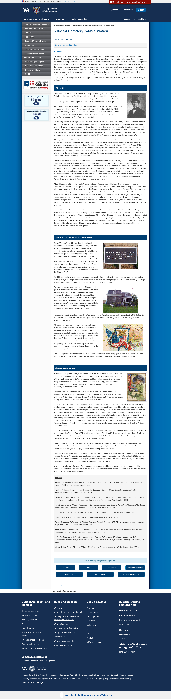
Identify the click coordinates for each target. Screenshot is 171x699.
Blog (88, 568)
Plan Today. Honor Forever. (35, 29)
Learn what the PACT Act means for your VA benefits (88, 695)
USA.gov (98, 678)
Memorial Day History (71, 45)
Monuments (100, 574)
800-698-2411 (125, 634)
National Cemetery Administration (37, 24)
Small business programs (33, 639)
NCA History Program (33, 57)
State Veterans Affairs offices (66, 628)
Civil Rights (40, 674)
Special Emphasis (135, 568)
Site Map (28, 74)
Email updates (93, 616)
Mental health (28, 628)
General (58, 45)
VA (55, 25)
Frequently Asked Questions (35, 53)
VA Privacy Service (67, 678)
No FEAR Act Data (85, 678)
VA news (90, 607)
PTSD (24, 623)
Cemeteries (29, 45)
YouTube (90, 637)
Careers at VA (60, 636)
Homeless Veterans (30, 611)
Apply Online (30, 37)
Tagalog (34, 660)
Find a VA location (127, 651)
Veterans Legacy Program (34, 62)
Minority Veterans (29, 619)
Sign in (141, 9)
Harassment (86, 674)
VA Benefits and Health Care (36, 19)
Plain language (126, 674)
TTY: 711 (123, 638)
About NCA (29, 33)
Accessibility (28, 674)
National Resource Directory (34, 648)
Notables (112, 568)
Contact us (128, 9)
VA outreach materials (64, 641)
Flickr (89, 633)
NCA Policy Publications (34, 66)
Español (25, 660)
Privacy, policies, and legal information (40, 678)
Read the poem (59, 51)
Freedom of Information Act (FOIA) (63, 674)
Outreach (69, 574)
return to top (58, 585)
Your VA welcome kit (63, 645)
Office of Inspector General (106, 674)
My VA (127, 19)
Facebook (91, 620)
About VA (60, 19)
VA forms (58, 607)
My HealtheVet (140, 19)
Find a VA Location (79, 19)
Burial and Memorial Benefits (35, 41)
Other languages (47, 660)
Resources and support (129, 620)
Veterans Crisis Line (128, 610)
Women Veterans (29, 615)
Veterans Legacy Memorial (35, 49)
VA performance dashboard (117, 678)
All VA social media (95, 642)
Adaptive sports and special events (34, 634)
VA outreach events (30, 644)
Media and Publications (33, 70)
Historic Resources (131, 574)
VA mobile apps (61, 623)
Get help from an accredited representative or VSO (66, 618)
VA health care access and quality (68, 612)
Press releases (93, 612)
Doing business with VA (64, 632)
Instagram (91, 625)
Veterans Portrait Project (34, 682)
